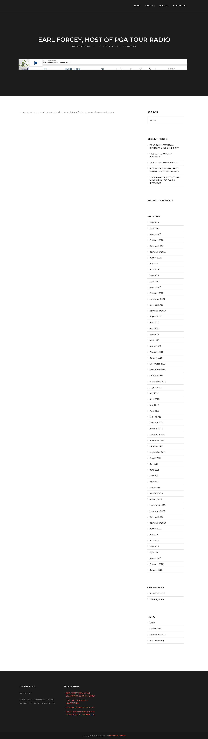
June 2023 (154, 328)
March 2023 (155, 346)
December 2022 (157, 363)
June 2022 (154, 399)
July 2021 (154, 464)
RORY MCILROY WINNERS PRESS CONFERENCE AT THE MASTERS (164, 170)
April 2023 (154, 340)
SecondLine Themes (116, 735)
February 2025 (156, 293)
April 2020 (154, 552)
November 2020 (157, 511)
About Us (150, 6)
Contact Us (179, 6)
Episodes (164, 6)
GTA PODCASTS (110, 46)
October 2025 (156, 246)
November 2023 (157, 299)
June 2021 (154, 470)
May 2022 (154, 405)
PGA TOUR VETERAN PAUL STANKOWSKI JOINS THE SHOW (164, 146)
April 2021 (154, 481)
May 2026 (154, 222)
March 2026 (155, 234)
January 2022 (156, 428)
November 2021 (157, 440)
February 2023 (156, 352)
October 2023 (156, 305)
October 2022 (156, 375)
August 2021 (155, 458)
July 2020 (154, 534)
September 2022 (158, 381)
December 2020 (157, 505)
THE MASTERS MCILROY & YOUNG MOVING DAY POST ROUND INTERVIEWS (165, 180)
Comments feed (157, 634)
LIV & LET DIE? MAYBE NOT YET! (164, 162)
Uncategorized (157, 599)
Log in (152, 622)
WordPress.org (157, 640)
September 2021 (157, 452)
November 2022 (157, 369)
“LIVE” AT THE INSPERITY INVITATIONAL (161, 155)
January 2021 (156, 499)
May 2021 (154, 475)
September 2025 (158, 252)
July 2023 (154, 322)
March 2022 (155, 416)
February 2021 (156, 493)
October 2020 (156, 517)
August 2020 (155, 528)
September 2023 (158, 310)
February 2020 (156, 564)
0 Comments (130, 46)
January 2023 (156, 358)
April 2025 (154, 281)
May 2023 (154, 334)
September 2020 (158, 523)
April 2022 (154, 411)
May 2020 (154, 546)
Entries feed (155, 628)
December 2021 (157, 434)
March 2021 (155, 487)
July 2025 (154, 263)
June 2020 (154, 540)
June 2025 (154, 269)
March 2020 (155, 558)
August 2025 (155, 257)
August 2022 (155, 387)
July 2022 (154, 393)
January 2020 (156, 570)
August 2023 (155, 316)
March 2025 (155, 287)
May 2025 (154, 275)
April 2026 (154, 228)
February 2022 (156, 422)
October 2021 (156, 446)
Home (137, 6)
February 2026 (156, 240)
